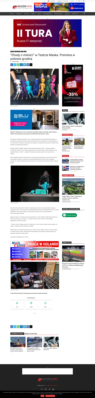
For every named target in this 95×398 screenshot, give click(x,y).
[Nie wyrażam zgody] (93, 394)
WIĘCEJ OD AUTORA (31, 333)
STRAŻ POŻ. (18, 13)
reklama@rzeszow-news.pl (51, 385)
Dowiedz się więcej (50, 395)
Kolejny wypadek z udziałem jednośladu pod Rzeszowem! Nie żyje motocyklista (33, 350)
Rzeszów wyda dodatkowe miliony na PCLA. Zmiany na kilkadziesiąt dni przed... (73, 265)
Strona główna (13, 49)
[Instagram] (79, 1)
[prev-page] (11, 354)
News (22, 51)
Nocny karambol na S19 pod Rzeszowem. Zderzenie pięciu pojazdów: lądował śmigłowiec (16, 350)
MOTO (39, 13)
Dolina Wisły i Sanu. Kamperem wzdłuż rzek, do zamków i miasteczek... (72, 198)
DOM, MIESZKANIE (47, 13)
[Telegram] (24, 64)
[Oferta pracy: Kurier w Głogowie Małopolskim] (51, 342)
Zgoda (42, 395)
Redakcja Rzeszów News (66, 268)
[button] (84, 14)
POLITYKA (26, 13)
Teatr (25, 51)
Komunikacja (67, 135)
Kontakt (72, 0)
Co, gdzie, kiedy (25, 49)
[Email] (31, 64)
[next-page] (13, 354)
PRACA (65, 110)
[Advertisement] (34, 316)
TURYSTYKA (74, 13)
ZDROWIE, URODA (58, 13)
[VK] (27, 64)
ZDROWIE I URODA (68, 175)
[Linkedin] (21, 64)
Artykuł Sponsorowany (66, 201)
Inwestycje (64, 261)
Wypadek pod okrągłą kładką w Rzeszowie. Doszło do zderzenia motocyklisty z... (77, 168)
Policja (65, 156)
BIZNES (32, 13)
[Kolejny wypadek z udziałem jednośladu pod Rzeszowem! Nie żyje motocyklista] (34, 342)
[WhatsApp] (18, 64)
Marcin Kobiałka (16, 61)
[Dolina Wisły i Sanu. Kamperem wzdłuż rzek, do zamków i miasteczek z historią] (73, 186)
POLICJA (11, 13)
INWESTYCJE (67, 242)
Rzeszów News (65, 129)
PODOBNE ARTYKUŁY (17, 333)
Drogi (75, 144)
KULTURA (19, 49)
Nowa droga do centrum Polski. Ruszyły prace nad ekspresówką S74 (79, 147)
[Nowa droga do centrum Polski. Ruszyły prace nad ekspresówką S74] (79, 141)
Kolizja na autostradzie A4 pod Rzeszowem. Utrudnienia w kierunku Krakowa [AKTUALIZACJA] (67, 148)
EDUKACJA (67, 13)
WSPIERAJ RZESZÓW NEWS (71, 209)
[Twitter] (81, 1)
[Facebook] (77, 1)
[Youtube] (84, 1)
